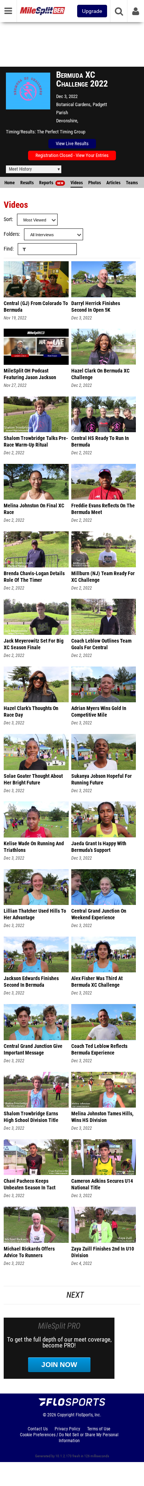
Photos (94, 182)
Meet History (20, 169)
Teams (132, 182)
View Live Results (72, 143)
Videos (77, 182)
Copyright (66, 1414)
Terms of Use (98, 1428)
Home (9, 182)
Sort (8, 219)
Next (75, 1295)
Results (27, 182)
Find (8, 249)
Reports (51, 182)
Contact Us (38, 1428)
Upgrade (92, 11)
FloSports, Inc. (88, 1414)
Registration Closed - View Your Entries (72, 155)
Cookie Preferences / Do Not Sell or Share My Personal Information (69, 1437)
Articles (113, 182)
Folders (11, 234)
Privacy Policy (67, 1428)
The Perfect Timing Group (61, 131)
